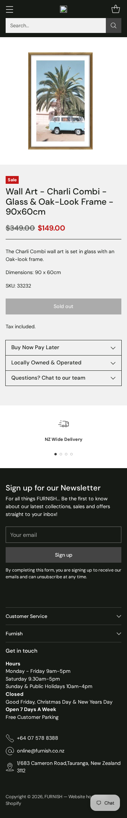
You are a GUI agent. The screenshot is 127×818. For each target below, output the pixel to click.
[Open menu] (9, 9)
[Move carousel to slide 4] (71, 454)
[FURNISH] (63, 9)
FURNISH (53, 797)
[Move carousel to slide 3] (66, 454)
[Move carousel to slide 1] (55, 454)
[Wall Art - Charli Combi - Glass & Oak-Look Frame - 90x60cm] (63, 101)
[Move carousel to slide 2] (61, 454)
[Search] (113, 25)
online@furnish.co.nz (41, 751)
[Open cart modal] (115, 9)
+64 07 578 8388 (37, 738)
